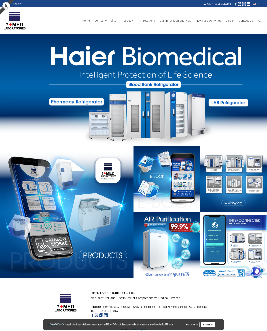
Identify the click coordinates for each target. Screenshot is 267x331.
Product (126, 20)
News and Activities (208, 20)
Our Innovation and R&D (175, 20)
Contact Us (246, 20)
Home (86, 20)
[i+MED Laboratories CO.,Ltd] (236, 3)
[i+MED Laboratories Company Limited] (248, 3)
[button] (260, 20)
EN (258, 3)
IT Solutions (147, 20)
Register (17, 3)
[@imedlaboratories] (239, 3)
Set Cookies (192, 324)
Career (230, 20)
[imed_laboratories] (244, 3)
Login (6, 3)
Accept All (208, 324)
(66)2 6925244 (222, 3)
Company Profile (105, 20)
